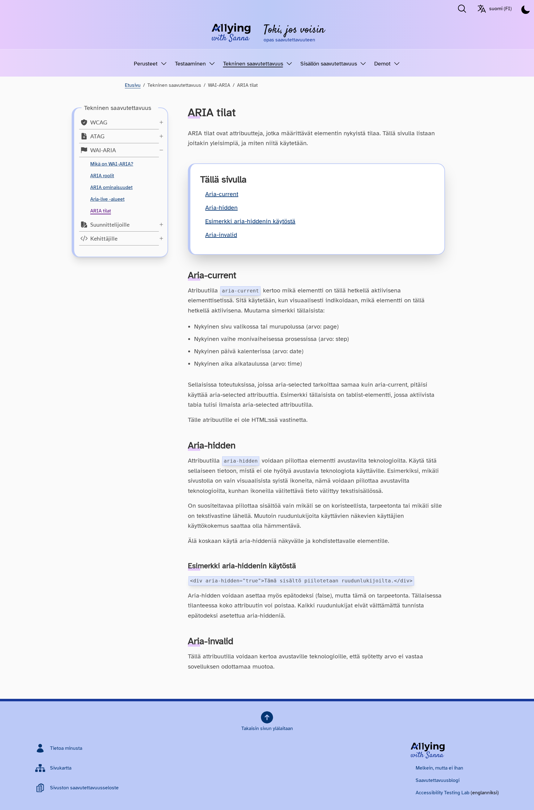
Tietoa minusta (66, 748)
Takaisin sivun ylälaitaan (267, 728)
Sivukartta (60, 768)
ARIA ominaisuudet (111, 187)
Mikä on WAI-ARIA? (111, 164)
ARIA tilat (100, 211)
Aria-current (221, 194)
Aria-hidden (221, 208)
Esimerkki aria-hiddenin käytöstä (250, 221)
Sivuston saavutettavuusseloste (84, 788)
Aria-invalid (221, 235)
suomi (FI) (500, 9)
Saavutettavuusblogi (438, 780)
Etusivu (133, 85)
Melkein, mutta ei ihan (439, 768)
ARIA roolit (102, 176)
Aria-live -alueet (107, 199)
